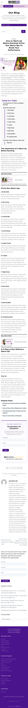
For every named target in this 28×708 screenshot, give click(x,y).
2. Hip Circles (10, 113)
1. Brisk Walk (10, 110)
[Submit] (23, 31)
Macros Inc (21, 54)
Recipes (3, 639)
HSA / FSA (3, 665)
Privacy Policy (4, 678)
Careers (3, 682)
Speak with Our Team (6, 660)
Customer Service (5, 662)
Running (14, 38)
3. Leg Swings (10, 116)
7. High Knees (10, 127)
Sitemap (3, 683)
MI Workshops (4, 650)
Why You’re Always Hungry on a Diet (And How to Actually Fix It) (14, 596)
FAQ (2, 664)
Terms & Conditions (6, 680)
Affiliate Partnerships (6, 670)
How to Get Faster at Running (12, 415)
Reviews (3, 691)
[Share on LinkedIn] (21, 468)
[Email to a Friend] (15, 468)
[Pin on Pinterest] (18, 468)
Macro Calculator (5, 647)
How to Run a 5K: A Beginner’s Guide (14, 408)
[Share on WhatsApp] (7, 468)
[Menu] (2, 2)
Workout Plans (5, 640)
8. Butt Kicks (10, 130)
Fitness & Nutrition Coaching (8, 659)
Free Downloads (5, 644)
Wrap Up (9, 142)
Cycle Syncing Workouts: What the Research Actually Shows (11, 606)
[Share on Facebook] (9, 468)
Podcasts (3, 649)
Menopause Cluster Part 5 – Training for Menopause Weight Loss (13, 592)
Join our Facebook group (14, 629)
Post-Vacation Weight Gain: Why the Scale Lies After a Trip (12, 601)
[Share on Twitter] (12, 468)
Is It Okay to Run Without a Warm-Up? (13, 140)
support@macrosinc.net (14, 701)
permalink (13, 475)
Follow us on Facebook (14, 632)
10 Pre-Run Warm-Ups (9, 107)
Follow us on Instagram (14, 630)
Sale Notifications (5, 667)
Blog (2, 646)
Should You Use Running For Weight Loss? (7, 542)
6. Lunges (9, 125)
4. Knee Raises (11, 119)
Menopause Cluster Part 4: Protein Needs (13, 610)
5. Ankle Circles (11, 122)
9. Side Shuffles (11, 133)
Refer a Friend (4, 669)
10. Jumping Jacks (12, 136)
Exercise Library (5, 642)
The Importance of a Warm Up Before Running (13, 103)
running (16, 153)
